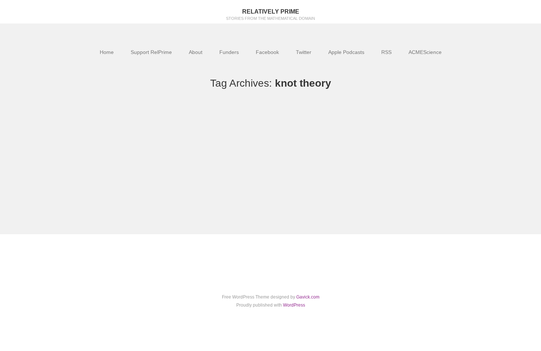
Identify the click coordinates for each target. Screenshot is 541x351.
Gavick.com (307, 297)
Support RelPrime (151, 52)
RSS (386, 52)
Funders (229, 52)
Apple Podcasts (346, 52)
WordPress (294, 305)
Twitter (303, 52)
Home (107, 52)
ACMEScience (425, 52)
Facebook (267, 52)
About (195, 52)
